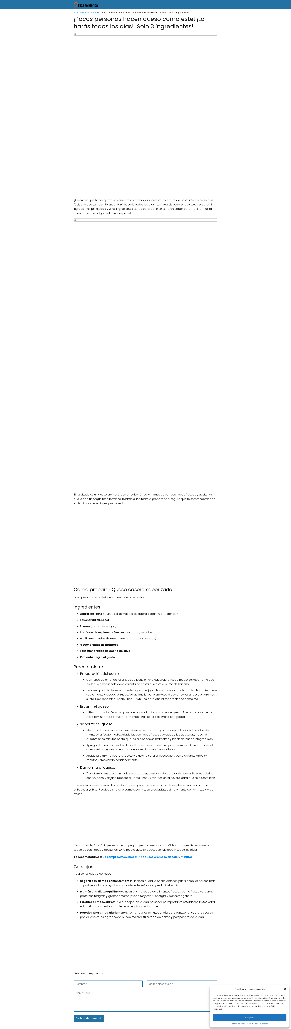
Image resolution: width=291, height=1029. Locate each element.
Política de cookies (239, 1023)
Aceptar (249, 1017)
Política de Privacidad (258, 1023)
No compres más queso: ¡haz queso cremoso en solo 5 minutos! (148, 857)
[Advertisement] (145, 131)
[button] (284, 989)
